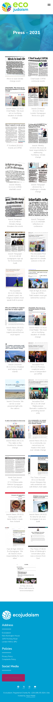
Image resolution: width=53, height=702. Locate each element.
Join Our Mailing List (13, 677)
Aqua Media (30, 696)
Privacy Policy (7, 656)
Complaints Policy (9, 659)
